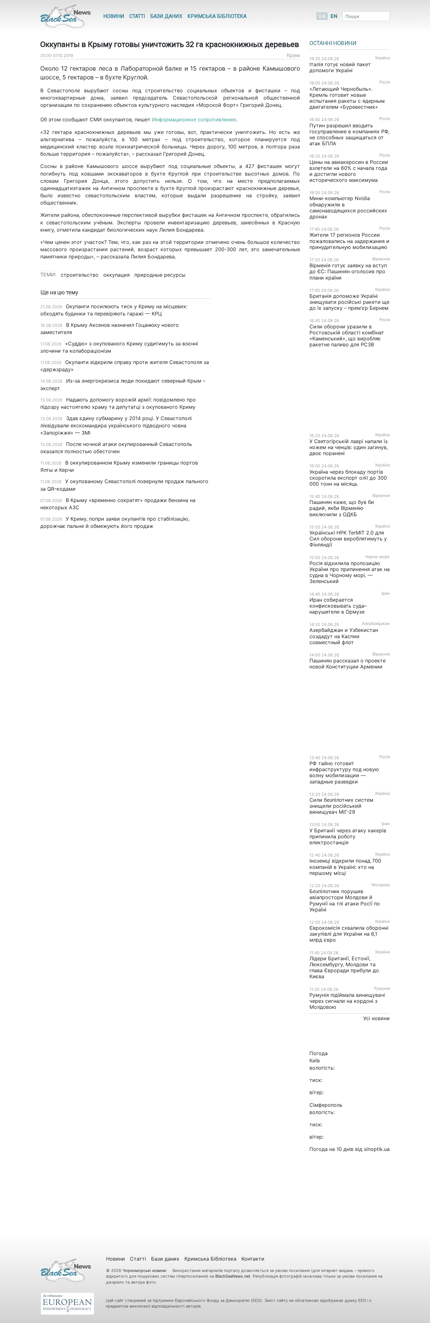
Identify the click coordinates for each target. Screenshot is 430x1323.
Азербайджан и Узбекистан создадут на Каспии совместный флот (343, 636)
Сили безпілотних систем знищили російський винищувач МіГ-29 (341, 806)
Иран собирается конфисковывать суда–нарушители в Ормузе (338, 606)
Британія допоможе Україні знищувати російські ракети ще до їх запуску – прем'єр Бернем (349, 302)
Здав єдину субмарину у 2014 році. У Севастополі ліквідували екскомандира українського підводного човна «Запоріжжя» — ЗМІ (116, 425)
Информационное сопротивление (193, 119)
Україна (382, 57)
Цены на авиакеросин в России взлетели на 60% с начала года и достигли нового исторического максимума (348, 171)
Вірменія (381, 259)
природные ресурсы (159, 275)
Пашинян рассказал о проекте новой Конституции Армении (347, 663)
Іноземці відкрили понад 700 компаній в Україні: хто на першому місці (345, 867)
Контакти (252, 1259)
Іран (386, 593)
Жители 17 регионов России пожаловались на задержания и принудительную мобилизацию (349, 241)
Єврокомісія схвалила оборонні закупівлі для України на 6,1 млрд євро (348, 934)
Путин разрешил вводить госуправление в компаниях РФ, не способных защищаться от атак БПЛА (349, 134)
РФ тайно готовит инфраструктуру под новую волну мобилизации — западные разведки (344, 772)
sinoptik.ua (377, 1149)
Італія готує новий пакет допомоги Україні (340, 67)
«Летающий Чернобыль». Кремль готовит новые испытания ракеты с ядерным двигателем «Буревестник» (347, 98)
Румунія (382, 988)
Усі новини (376, 1018)
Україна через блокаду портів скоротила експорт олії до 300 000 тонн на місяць (348, 478)
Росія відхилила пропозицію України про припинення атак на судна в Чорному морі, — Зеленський (349, 572)
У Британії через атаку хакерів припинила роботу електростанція (347, 836)
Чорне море (377, 556)
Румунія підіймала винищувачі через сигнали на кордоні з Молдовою (347, 1001)
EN (334, 16)
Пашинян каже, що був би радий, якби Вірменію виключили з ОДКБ (341, 508)
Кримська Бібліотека (216, 16)
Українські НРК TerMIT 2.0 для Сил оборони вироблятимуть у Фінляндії (348, 538)
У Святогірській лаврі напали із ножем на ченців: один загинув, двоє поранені (348, 447)
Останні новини (332, 43)
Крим (293, 55)
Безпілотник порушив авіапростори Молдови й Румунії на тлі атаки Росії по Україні (344, 900)
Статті (137, 16)
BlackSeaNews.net (232, 1276)
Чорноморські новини (144, 1270)
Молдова (380, 884)
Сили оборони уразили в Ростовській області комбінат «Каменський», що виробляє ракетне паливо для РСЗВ (346, 335)
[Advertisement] (260, 388)
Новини (113, 16)
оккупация (116, 275)
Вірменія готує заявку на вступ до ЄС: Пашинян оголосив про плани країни (348, 271)
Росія (384, 82)
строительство (80, 275)
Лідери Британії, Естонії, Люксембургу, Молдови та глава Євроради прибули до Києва (344, 967)
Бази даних (166, 16)
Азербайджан (376, 623)
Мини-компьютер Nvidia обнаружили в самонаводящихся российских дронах (348, 207)
